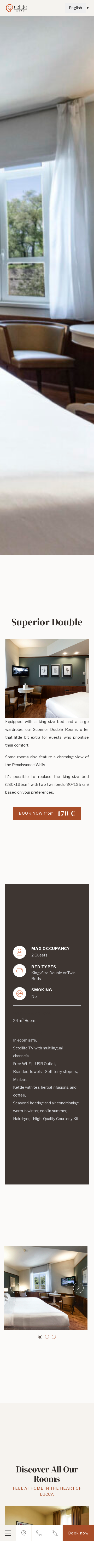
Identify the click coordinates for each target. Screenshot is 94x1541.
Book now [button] (78, 1533)
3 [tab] (54, 1337)
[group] (47, 285)
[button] (8, 1533)
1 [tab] (40, 1337)
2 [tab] (47, 1337)
